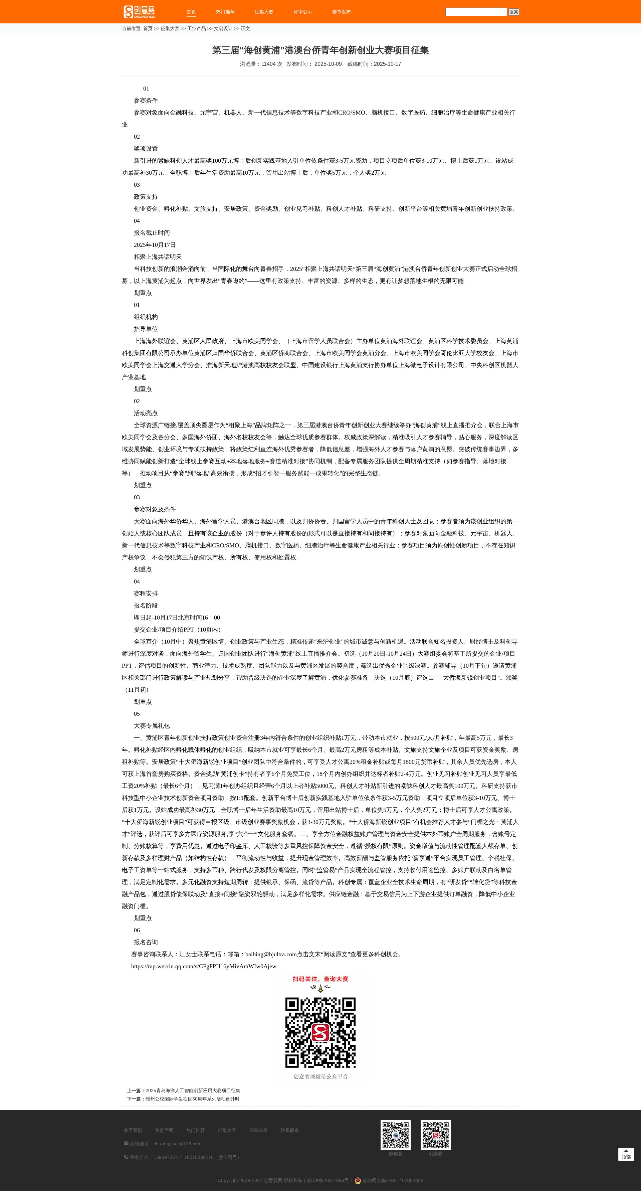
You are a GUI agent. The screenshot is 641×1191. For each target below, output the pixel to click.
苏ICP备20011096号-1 (329, 1180)
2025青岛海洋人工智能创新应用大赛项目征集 (193, 1090)
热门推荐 (225, 11)
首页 (191, 11)
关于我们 (133, 1130)
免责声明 (164, 1130)
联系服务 (289, 1130)
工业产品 (196, 28)
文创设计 (223, 28)
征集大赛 (264, 11)
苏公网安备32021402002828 (392, 1180)
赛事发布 (341, 11)
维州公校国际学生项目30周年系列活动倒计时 (193, 1098)
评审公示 (302, 11)
